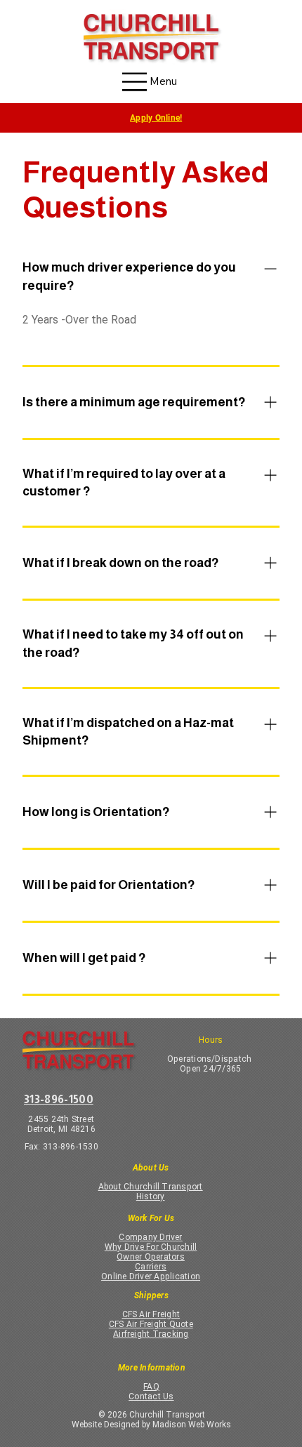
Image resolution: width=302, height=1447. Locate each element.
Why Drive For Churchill (151, 1247)
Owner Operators (151, 1257)
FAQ (151, 1387)
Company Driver (150, 1237)
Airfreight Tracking (151, 1334)
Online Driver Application (150, 1276)
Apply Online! (156, 118)
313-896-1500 (58, 1099)
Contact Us (151, 1396)
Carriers (150, 1267)
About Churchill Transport (150, 1187)
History (150, 1196)
